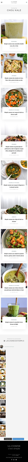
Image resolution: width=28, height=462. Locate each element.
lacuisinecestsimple (15, 341)
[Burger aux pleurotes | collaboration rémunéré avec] (3, 377)
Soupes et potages (14, 110)
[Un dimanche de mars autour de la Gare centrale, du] (3, 390)
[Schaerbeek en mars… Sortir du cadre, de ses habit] (3, 403)
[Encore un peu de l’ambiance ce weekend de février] (3, 428)
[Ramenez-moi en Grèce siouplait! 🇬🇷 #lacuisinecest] (3, 365)
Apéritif (14, 217)
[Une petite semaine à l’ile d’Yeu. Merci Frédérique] (3, 421)
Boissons (14, 41)
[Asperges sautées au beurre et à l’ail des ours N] (3, 384)
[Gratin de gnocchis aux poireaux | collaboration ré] (3, 434)
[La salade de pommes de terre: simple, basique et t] (3, 359)
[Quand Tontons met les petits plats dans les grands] (3, 352)
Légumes (14, 75)
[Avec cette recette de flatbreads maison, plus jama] (3, 409)
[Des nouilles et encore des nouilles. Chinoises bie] (3, 415)
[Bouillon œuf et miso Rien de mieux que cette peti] (3, 371)
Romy (17, 455)
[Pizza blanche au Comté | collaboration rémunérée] (3, 396)
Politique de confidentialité (14, 457)
